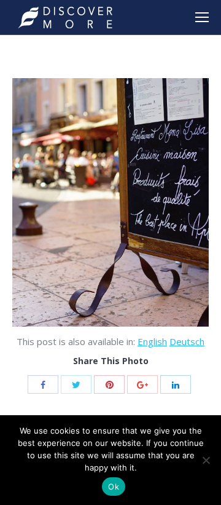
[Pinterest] (109, 384)
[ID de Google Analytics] (142, 384)
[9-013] (110, 202)
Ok (113, 486)
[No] (206, 460)
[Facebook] (43, 384)
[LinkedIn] (175, 384)
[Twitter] (76, 384)
